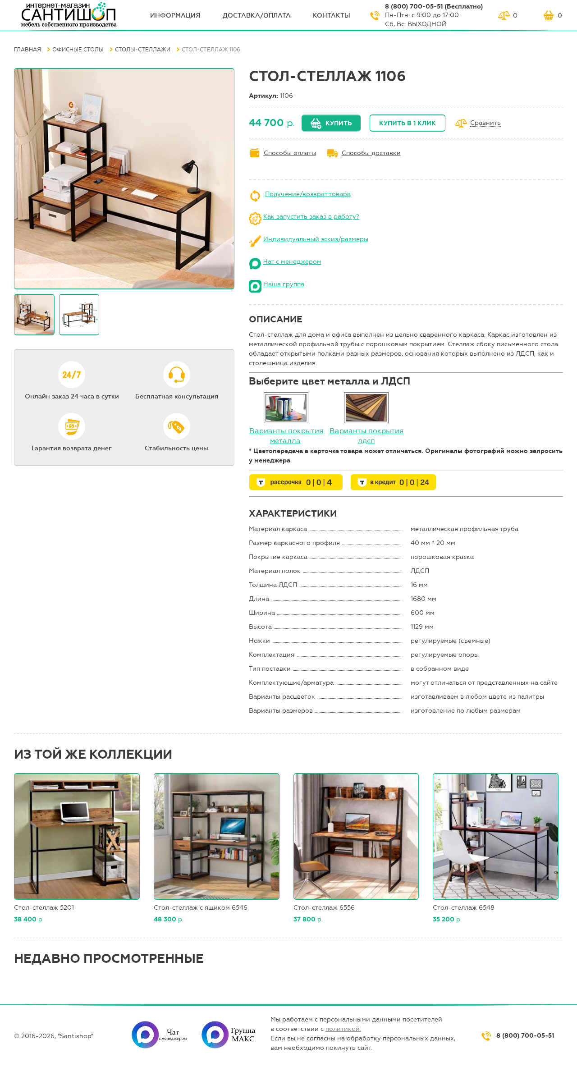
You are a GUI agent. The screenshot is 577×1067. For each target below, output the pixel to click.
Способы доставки (371, 153)
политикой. (343, 1029)
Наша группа (283, 284)
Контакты (331, 15)
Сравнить (485, 123)
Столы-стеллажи (142, 49)
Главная (27, 49)
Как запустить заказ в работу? (311, 216)
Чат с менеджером (292, 262)
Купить (338, 123)
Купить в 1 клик (407, 123)
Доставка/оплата (257, 15)
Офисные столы (78, 49)
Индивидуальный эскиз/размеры (315, 239)
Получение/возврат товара (308, 194)
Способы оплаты (290, 153)
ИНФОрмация (175, 15)
